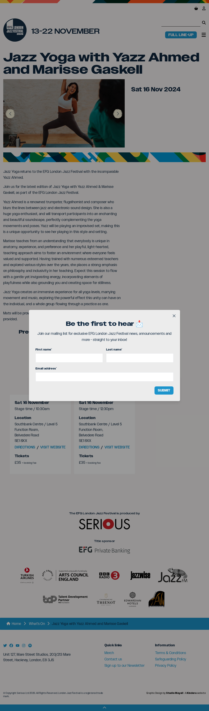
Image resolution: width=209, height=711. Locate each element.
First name (44, 349)
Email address (46, 368)
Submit (164, 390)
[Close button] (174, 315)
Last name (114, 349)
